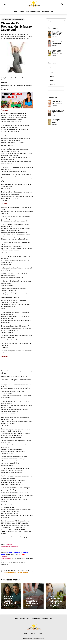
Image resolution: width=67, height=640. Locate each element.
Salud (27, 11)
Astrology (52, 84)
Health (52, 76)
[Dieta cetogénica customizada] (17, 108)
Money (52, 68)
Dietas (15, 11)
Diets (51, 72)
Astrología (21, 11)
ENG (52, 11)
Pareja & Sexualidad (35, 11)
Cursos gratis (45, 11)
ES (50, 88)
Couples (52, 80)
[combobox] (56, 20)
